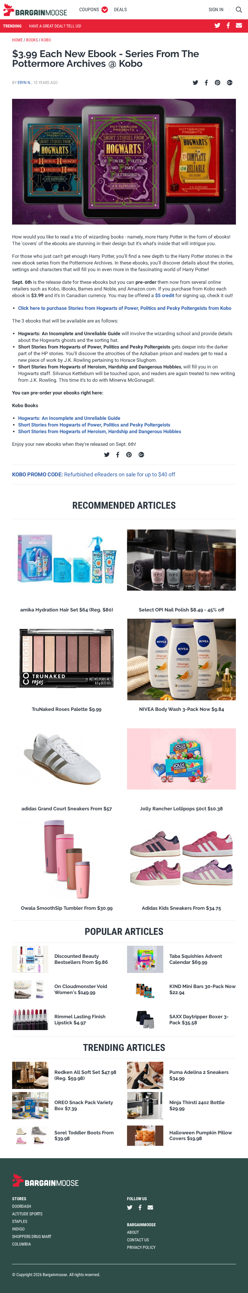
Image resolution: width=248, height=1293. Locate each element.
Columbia (21, 1244)
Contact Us (138, 1239)
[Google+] (230, 83)
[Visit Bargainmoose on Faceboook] (228, 26)
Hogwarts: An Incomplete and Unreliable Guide (69, 418)
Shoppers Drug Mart (31, 1236)
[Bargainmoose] (35, 9)
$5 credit (164, 295)
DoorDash (21, 1206)
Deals (120, 9)
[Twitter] (195, 83)
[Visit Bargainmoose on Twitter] (217, 26)
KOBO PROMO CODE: (38, 474)
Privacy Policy (141, 1247)
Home (17, 39)
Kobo (46, 39)
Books (32, 39)
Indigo (18, 1229)
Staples (19, 1221)
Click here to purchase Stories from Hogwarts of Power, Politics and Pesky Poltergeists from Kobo (124, 308)
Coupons (89, 9)
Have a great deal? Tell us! (55, 26)
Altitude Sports (27, 1213)
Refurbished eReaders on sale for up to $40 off (119, 474)
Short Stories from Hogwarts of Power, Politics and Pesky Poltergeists (94, 425)
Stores (19, 1198)
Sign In (216, 9)
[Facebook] (206, 83)
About (133, 1232)
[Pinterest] (217, 83)
